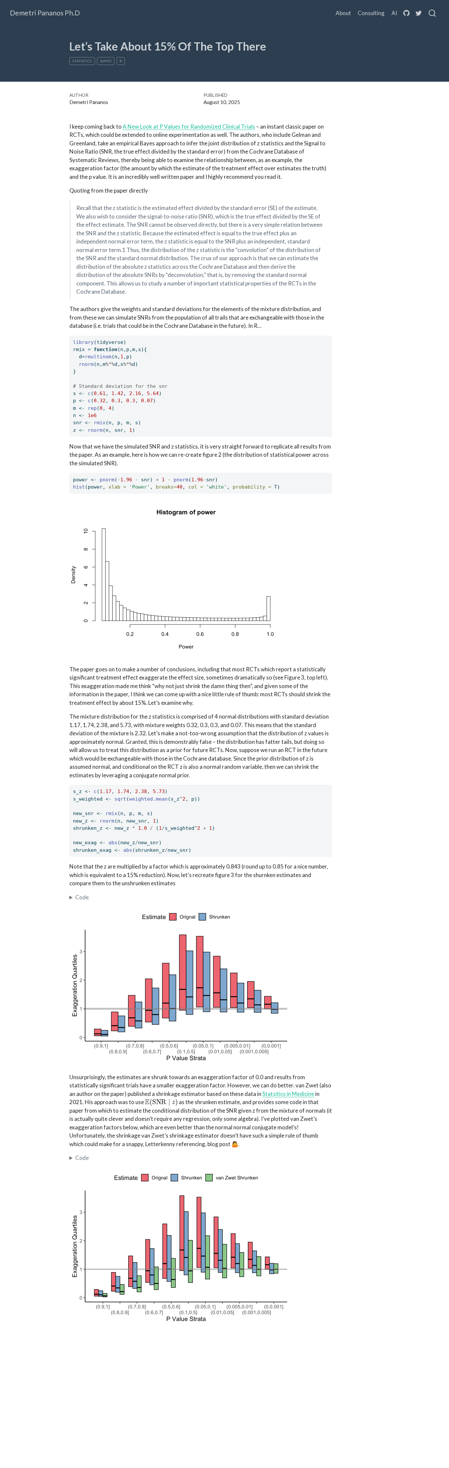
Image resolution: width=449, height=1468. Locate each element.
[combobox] (432, 13)
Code (82, 897)
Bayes (105, 61)
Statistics (82, 61)
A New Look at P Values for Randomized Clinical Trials (189, 126)
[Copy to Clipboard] (328, 337)
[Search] (432, 13)
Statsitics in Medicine (288, 1093)
